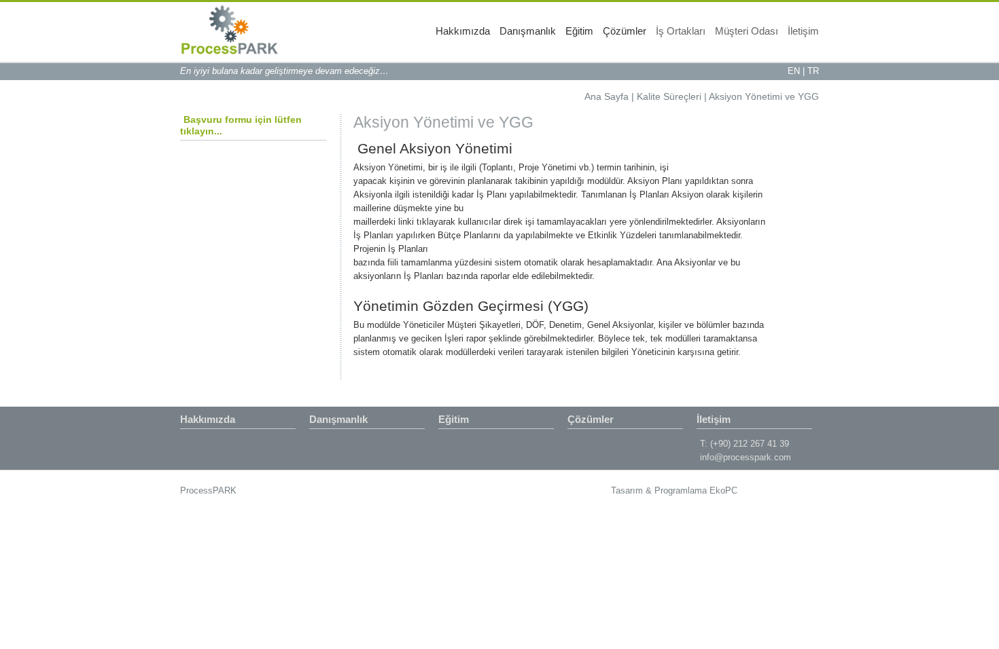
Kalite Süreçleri (669, 96)
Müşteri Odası (746, 31)
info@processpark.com (745, 457)
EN (794, 71)
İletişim (803, 31)
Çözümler (624, 31)
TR (813, 71)
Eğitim (579, 31)
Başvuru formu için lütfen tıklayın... (241, 125)
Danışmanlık (528, 31)
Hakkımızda (463, 31)
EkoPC (723, 490)
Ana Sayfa (606, 96)
